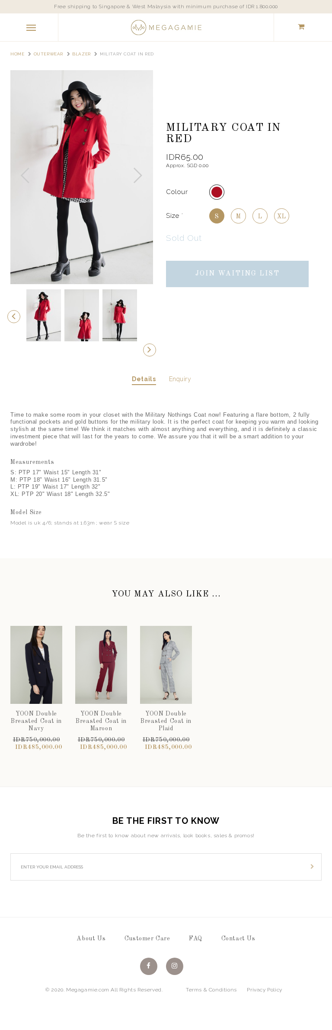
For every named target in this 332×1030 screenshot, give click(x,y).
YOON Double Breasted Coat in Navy (36, 721)
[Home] (166, 27)
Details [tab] (144, 379)
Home (17, 54)
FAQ (195, 939)
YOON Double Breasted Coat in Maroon (101, 721)
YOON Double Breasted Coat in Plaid (166, 721)
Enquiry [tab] (180, 379)
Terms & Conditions (211, 990)
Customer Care (147, 939)
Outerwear (48, 54)
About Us (91, 939)
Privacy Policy (264, 990)
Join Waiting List (237, 273)
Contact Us (238, 939)
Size (175, 216)
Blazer (81, 54)
